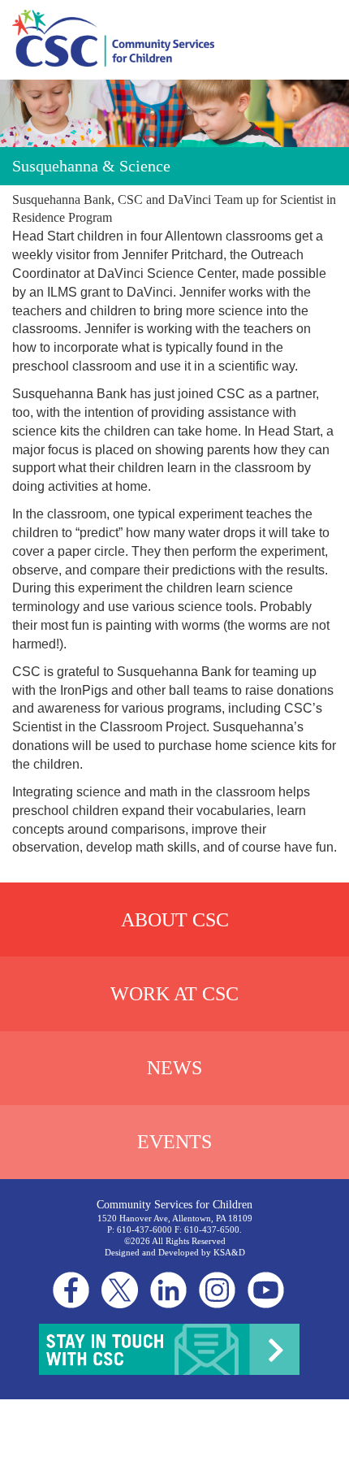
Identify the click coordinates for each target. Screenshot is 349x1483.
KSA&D (229, 1252)
